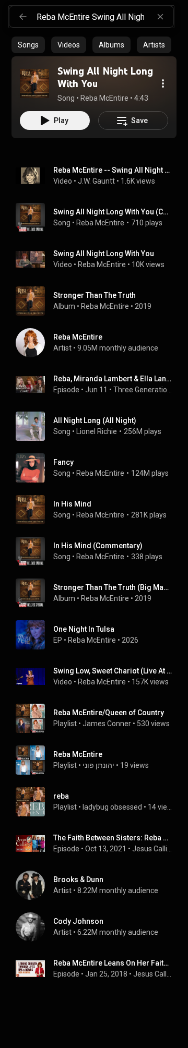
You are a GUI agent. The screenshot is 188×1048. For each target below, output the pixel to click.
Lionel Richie (96, 431)
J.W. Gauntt (96, 181)
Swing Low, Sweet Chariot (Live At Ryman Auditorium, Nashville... (113, 671)
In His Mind (72, 504)
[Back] (23, 16)
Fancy (63, 462)
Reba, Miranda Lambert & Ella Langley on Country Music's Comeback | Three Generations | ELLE (113, 379)
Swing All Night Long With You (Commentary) (113, 212)
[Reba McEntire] (98, 343)
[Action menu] (163, 83)
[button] (34, 83)
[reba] (98, 802)
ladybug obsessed (112, 807)
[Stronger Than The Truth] (98, 301)
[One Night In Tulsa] (98, 635)
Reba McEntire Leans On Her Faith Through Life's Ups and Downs (113, 963)
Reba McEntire (100, 223)
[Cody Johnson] (98, 927)
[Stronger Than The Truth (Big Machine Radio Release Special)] (98, 593)
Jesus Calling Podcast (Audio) (152, 849)
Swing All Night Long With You (103, 253)
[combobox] (105, 16)
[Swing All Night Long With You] (34, 83)
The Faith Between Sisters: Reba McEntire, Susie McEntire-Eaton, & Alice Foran (113, 838)
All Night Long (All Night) (94, 420)
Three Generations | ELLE (143, 390)
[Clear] (160, 16)
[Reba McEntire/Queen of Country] (98, 718)
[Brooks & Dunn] (98, 885)
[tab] (28, 45)
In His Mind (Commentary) (98, 545)
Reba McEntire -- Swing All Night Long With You (113, 170)
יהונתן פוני (98, 765)
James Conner (107, 723)
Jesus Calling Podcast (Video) (153, 974)
